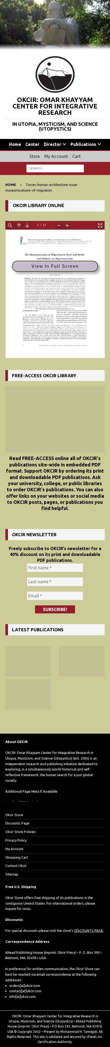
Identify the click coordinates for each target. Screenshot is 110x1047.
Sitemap (11, 874)
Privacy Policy (15, 840)
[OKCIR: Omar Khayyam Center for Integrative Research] (55, 47)
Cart (76, 156)
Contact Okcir (16, 865)
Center (32, 144)
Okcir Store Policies (20, 832)
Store (34, 156)
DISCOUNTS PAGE (88, 930)
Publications (83, 144)
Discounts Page (17, 823)
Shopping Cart (16, 857)
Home (15, 144)
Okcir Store (14, 815)
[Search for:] (55, 168)
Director (52, 144)
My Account (56, 156)
